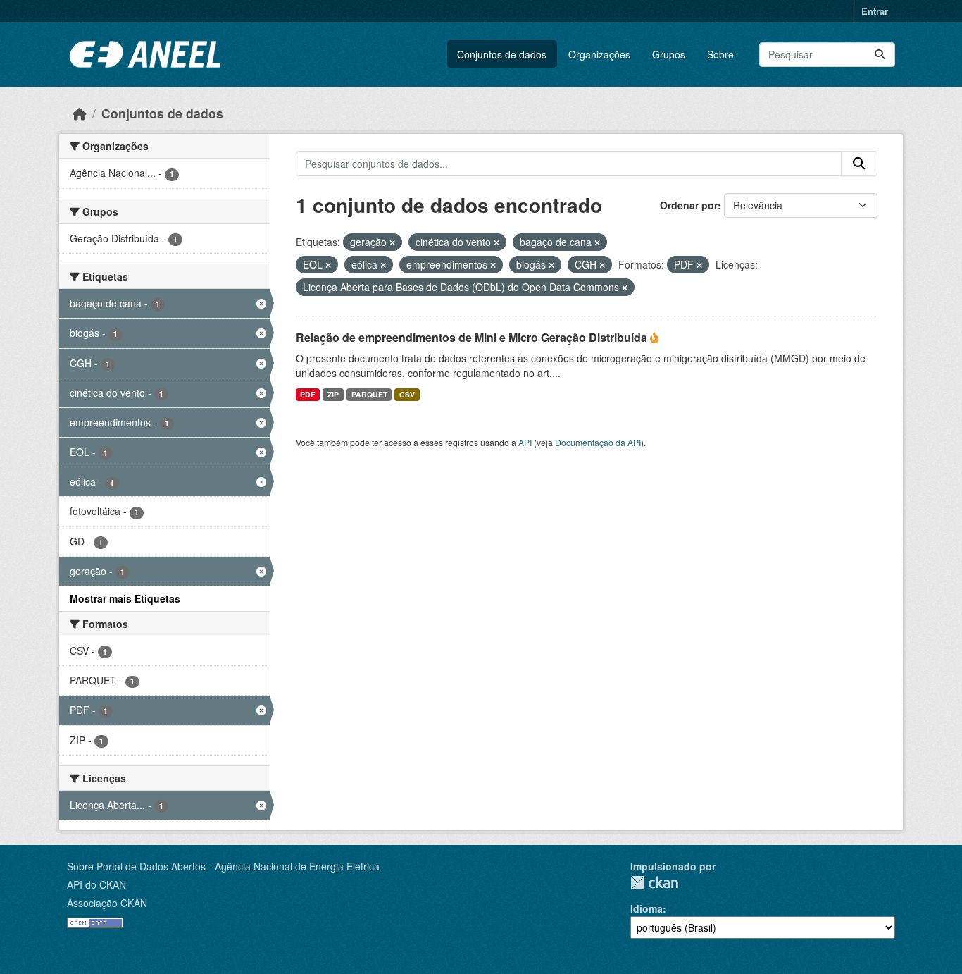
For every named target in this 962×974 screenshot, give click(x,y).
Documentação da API (598, 442)
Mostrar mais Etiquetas (125, 598)
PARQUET (369, 394)
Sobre (720, 54)
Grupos (668, 54)
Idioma (646, 908)
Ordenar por (689, 205)
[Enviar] (880, 54)
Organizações (599, 54)
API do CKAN (96, 884)
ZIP (333, 394)
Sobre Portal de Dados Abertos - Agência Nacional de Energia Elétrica (223, 866)
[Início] (80, 113)
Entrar (874, 11)
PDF (307, 394)
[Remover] (392, 242)
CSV (407, 394)
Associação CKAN (107, 903)
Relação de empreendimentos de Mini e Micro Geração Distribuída (473, 337)
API (525, 442)
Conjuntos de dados (501, 54)
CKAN (654, 882)
